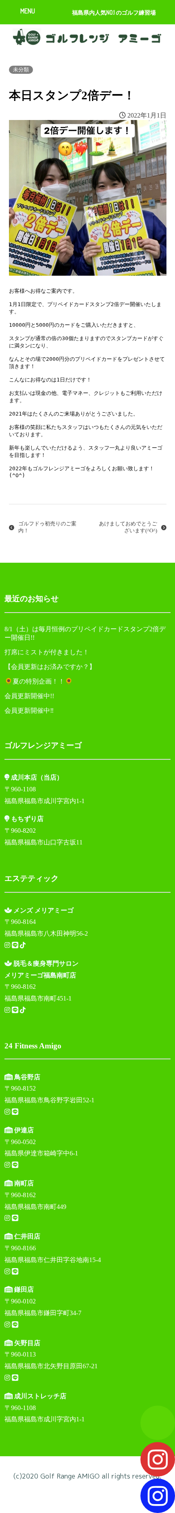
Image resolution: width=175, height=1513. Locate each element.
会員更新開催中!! (29, 695)
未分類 (21, 70)
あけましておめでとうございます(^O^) (128, 527)
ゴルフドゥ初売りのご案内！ (47, 527)
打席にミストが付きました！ (46, 652)
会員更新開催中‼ (29, 710)
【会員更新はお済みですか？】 (50, 666)
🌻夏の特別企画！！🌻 (38, 681)
